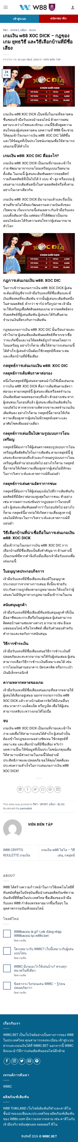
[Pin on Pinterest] (50, 789)
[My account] (73, 7)
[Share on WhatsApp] (20, 789)
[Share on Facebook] (27, 789)
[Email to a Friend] (42, 789)
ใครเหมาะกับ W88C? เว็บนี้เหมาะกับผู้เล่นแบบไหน (43, 951)
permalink (26, 808)
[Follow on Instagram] (14, 1061)
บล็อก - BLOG (28, 30)
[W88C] (39, 7)
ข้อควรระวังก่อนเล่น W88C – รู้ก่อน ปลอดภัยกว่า (39, 986)
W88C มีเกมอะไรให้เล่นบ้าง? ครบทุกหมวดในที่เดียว (40, 968)
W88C (7, 1086)
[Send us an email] (29, 1061)
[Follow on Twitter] (22, 1061)
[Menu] (5, 7)
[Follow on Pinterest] (36, 1061)
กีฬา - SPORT (11, 30)
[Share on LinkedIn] (57, 789)
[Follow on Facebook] (7, 1061)
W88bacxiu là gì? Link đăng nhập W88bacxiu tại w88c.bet (38, 934)
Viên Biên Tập (52, 59)
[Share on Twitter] (35, 789)
